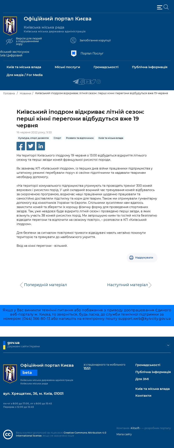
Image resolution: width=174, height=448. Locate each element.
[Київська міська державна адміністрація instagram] (98, 82)
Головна (9, 93)
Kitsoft (135, 428)
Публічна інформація (153, 372)
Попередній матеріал (45, 285)
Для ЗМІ (142, 379)
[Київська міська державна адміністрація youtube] (87, 82)
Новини (25, 93)
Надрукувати (144, 257)
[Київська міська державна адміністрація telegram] (76, 82)
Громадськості (147, 365)
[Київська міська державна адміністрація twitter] (93, 82)
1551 (87, 368)
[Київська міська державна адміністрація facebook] (81, 82)
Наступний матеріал (127, 285)
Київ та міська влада (152, 389)
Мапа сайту (124, 434)
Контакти (143, 395)
